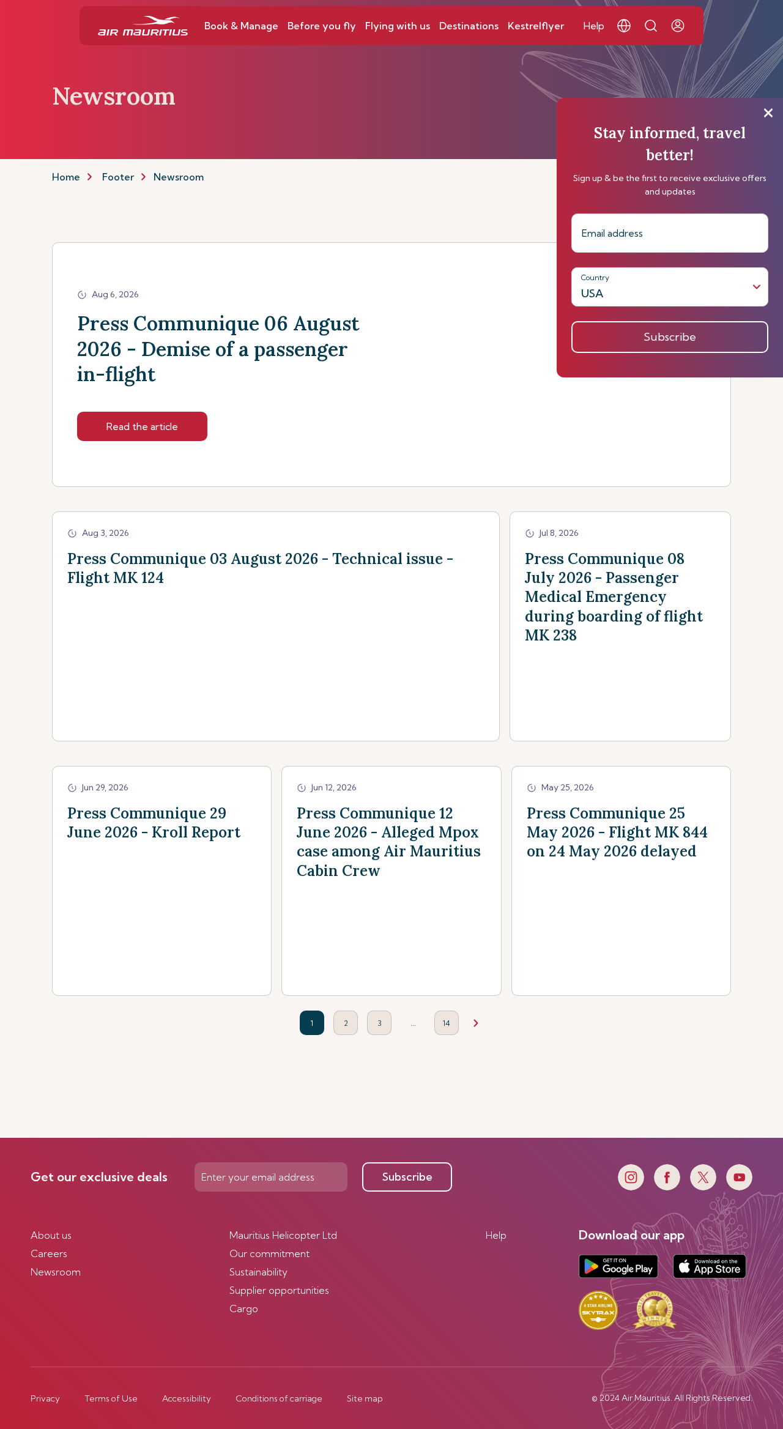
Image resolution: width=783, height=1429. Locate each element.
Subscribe (407, 1177)
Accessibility (186, 1398)
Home (66, 177)
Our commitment (269, 1253)
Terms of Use (111, 1398)
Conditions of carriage (279, 1398)
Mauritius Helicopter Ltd (283, 1235)
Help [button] (594, 26)
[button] (624, 26)
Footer (118, 177)
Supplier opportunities (279, 1290)
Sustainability (258, 1272)
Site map (365, 1398)
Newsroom (56, 1272)
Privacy (45, 1398)
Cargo (243, 1308)
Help (496, 1235)
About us (51, 1235)
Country (595, 277)
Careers (49, 1253)
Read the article (142, 426)
